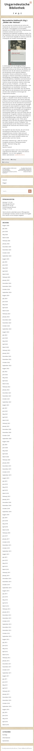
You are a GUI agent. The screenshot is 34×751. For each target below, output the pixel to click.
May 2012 (5, 648)
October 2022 (6, 362)
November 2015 (6, 545)
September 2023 (6, 329)
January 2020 (5, 463)
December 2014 (6, 578)
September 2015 (6, 551)
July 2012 (4, 642)
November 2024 (6, 286)
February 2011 (6, 691)
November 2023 (6, 323)
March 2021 (5, 420)
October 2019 (6, 472)
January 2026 (5, 244)
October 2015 (6, 548)
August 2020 (5, 441)
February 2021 (6, 423)
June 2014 (5, 597)
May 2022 (5, 377)
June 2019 (5, 484)
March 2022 (5, 383)
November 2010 (6, 700)
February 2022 (6, 387)
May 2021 (5, 414)
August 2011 (5, 676)
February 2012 (6, 657)
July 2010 (4, 712)
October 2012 (6, 633)
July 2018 (4, 517)
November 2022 (6, 359)
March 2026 (5, 237)
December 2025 (6, 246)
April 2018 (5, 527)
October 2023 (6, 326)
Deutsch (4, 180)
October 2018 (6, 508)
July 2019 (4, 481)
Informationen (6, 738)
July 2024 (4, 298)
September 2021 (6, 402)
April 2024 (5, 307)
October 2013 (6, 621)
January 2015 (5, 575)
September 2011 (6, 673)
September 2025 (6, 256)
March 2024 (5, 310)
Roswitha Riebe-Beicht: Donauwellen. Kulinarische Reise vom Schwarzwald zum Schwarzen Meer (25, 169)
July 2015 (4, 557)
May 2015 (5, 563)
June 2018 (5, 520)
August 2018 (5, 514)
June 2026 (5, 231)
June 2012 (5, 645)
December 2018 (6, 502)
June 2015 (5, 560)
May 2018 (5, 524)
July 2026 (4, 228)
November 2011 (6, 667)
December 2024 (6, 283)
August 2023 (5, 332)
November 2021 (6, 396)
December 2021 (6, 393)
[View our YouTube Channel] (18, 13)
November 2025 (6, 250)
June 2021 (5, 411)
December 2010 (6, 697)
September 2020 (6, 438)
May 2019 (5, 487)
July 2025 (4, 262)
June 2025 (5, 265)
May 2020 (5, 450)
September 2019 (6, 475)
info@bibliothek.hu (20, 155)
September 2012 (6, 636)
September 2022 (6, 365)
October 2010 (6, 703)
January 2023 (5, 353)
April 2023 (5, 344)
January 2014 (5, 612)
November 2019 (6, 469)
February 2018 (6, 533)
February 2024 (6, 313)
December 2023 (6, 320)
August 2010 (5, 709)
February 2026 (6, 240)
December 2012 (6, 627)
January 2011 (5, 694)
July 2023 (4, 335)
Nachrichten (5, 741)
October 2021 (6, 399)
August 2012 (5, 639)
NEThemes (29, 748)
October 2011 (6, 670)
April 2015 (5, 566)
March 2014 (5, 606)
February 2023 (6, 350)
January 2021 (5, 426)
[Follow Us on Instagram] (21, 13)
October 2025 (6, 253)
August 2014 (5, 591)
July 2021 (4, 408)
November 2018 (6, 505)
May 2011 (5, 685)
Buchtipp (14, 159)
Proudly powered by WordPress (9, 748)
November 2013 (6, 618)
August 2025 (5, 259)
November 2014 (6, 581)
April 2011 (5, 688)
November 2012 (6, 630)
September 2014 (6, 587)
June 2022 (5, 374)
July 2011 (4, 679)
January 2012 (5, 660)
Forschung (6, 162)
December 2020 (6, 429)
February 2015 (6, 572)
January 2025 (5, 280)
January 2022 (5, 390)
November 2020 (6, 432)
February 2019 (6, 496)
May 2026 (5, 234)
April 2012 (5, 651)
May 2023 (5, 341)
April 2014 (5, 603)
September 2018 (6, 511)
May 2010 (5, 718)
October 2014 (6, 584)
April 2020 (5, 454)
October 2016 (6, 542)
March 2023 (5, 347)
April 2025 (5, 271)
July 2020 (4, 444)
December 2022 (6, 356)
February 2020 (6, 460)
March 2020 (5, 457)
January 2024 (5, 317)
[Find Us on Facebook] (13, 13)
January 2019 (5, 499)
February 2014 (6, 609)
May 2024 (5, 304)
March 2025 (5, 274)
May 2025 (5, 268)
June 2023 (5, 338)
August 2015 (5, 554)
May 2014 (5, 600)
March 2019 (5, 493)
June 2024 (5, 301)
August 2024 (5, 295)
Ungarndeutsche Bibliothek (17, 6)
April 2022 (5, 380)
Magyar (4, 183)
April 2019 (5, 490)
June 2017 (5, 536)
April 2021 (5, 417)
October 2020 (6, 435)
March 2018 (5, 530)
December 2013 (6, 615)
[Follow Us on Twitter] (16, 13)
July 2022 (4, 371)
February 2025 (6, 277)
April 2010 (5, 721)
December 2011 (6, 664)
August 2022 (5, 368)
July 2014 (4, 593)
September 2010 (6, 706)
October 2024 (6, 289)
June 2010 (5, 715)
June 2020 (5, 447)
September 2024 (6, 292)
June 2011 (5, 682)
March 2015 (5, 569)
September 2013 (6, 624)
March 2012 (5, 654)
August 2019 (5, 478)
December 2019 (6, 466)
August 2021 (5, 405)
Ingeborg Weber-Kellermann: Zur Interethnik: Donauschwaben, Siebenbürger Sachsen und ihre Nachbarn (9, 170)
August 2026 (5, 225)
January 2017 (5, 539)
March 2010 (5, 724)
